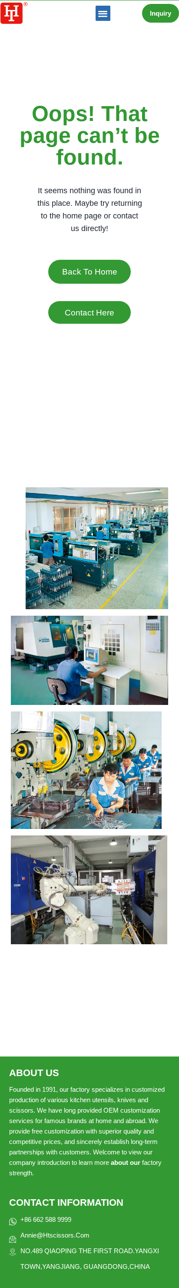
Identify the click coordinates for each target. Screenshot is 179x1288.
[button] (103, 13)
